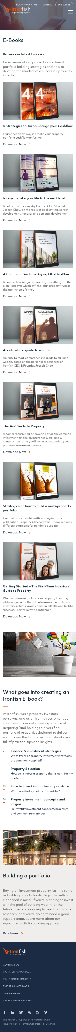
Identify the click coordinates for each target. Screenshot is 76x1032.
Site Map (50, 1023)
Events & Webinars (16, 986)
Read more (11, 933)
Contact (48, 4)
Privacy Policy (10, 1023)
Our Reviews (11, 993)
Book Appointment (28, 4)
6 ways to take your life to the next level (34, 198)
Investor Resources (17, 979)
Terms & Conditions (31, 1023)
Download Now (15, 144)
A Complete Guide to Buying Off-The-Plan (36, 274)
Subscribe (64, 4)
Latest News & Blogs (17, 1000)
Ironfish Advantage (17, 972)
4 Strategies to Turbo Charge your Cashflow (37, 126)
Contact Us (11, 964)
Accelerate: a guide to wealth (26, 350)
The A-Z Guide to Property (24, 426)
